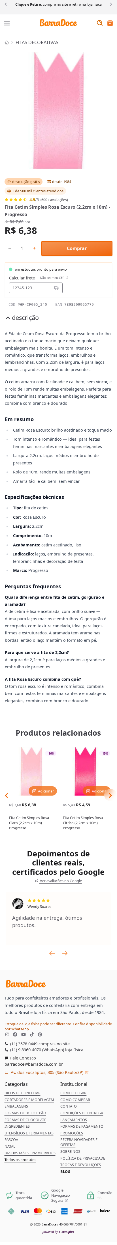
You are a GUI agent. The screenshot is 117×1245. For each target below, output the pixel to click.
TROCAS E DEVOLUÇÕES (80, 1164)
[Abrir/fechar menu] (7, 23)
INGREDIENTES (17, 1126)
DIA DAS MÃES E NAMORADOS (30, 1152)
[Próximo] (110, 4)
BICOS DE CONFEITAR (23, 1092)
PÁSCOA (11, 1139)
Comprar (77, 248)
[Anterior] (6, 4)
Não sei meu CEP (52, 278)
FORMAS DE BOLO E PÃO (25, 1112)
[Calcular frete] (56, 288)
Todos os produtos (20, 1159)
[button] (110, 24)
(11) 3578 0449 (23, 1043)
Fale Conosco (22, 1058)
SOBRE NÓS (70, 1151)
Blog (65, 1171)
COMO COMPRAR (75, 1099)
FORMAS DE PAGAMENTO (81, 1126)
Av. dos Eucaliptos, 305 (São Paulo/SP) (47, 1072)
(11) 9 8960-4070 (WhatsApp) (36, 1049)
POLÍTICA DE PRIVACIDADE (82, 1158)
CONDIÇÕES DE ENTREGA (81, 1112)
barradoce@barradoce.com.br (34, 1064)
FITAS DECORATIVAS (37, 42)
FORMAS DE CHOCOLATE (25, 1119)
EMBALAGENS (16, 1106)
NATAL (10, 1146)
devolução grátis (26, 181)
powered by (58, 1231)
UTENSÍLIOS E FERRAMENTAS (29, 1133)
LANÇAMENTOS (73, 1119)
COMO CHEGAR (73, 1092)
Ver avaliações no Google (60, 880)
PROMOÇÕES (71, 1133)
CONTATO (68, 1106)
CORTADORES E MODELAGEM (29, 1099)
